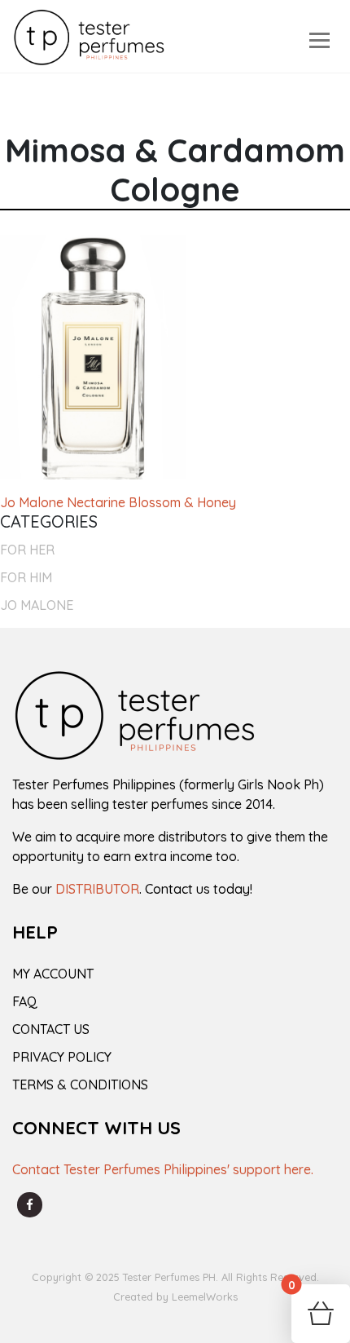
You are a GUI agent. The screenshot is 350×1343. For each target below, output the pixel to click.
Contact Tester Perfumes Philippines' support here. (162, 1169)
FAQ (24, 1001)
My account (53, 973)
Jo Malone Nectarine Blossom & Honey (118, 502)
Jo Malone (36, 605)
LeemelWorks (205, 1296)
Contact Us (51, 1029)
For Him (26, 577)
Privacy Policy (62, 1057)
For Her (27, 549)
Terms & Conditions (80, 1084)
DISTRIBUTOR (97, 889)
